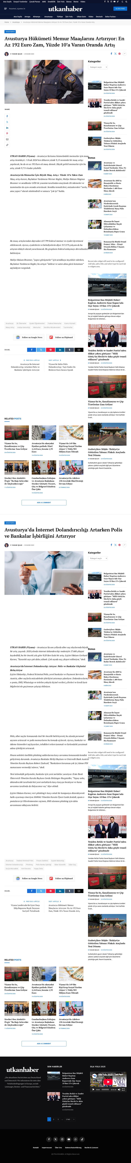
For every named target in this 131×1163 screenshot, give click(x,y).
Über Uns (58, 1148)
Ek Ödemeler (21, 323)
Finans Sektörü (42, 861)
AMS (44, 2)
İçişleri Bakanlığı (57, 861)
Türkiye (60, 17)
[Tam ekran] (123, 1089)
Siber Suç (72, 865)
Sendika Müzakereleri (52, 327)
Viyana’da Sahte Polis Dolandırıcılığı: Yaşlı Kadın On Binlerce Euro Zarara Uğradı (62, 367)
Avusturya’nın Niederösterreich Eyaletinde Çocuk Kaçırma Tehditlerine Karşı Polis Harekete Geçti (115, 206)
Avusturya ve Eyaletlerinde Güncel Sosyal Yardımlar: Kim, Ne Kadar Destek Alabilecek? (115, 166)
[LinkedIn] (7, 127)
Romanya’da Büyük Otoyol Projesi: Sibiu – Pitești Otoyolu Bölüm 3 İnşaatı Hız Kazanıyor (115, 245)
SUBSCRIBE (120, 9)
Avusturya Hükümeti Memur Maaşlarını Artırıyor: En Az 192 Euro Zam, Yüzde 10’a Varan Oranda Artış (64, 908)
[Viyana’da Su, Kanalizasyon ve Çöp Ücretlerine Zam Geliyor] (16, 432)
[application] (108, 1082)
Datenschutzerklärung (73, 1148)
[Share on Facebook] (111, 54)
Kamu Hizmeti (69, 323)
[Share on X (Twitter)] (115, 54)
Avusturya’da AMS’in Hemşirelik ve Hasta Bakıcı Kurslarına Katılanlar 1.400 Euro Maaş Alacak (113, 185)
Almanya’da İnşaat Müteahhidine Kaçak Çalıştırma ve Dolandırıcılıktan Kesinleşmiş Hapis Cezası (114, 226)
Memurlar (37, 327)
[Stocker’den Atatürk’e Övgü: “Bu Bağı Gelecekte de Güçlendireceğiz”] (16, 467)
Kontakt (36, 1148)
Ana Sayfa (7, 2)
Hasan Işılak (17, 54)
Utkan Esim (81, 17)
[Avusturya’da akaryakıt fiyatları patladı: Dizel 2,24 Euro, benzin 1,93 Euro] (44, 432)
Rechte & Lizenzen (91, 1148)
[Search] (126, 1)
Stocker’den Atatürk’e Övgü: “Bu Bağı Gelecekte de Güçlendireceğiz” (16, 481)
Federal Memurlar (54, 323)
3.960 (68, 1119)
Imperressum (47, 1148)
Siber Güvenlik (60, 865)
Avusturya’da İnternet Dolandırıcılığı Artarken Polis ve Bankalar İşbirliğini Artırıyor (25, 367)
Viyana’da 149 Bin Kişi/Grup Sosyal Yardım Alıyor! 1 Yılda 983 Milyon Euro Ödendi (70, 447)
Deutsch (99, 17)
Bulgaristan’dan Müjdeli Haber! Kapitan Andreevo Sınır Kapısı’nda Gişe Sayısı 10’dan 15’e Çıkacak (115, 86)
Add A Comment (44, 503)
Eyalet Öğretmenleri (37, 323)
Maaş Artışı (10, 327)
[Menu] (5, 9)
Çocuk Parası (34, 2)
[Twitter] (7, 121)
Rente (76, 2)
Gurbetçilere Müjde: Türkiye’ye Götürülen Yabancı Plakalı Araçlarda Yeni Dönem (115, 142)
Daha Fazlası (110, 17)
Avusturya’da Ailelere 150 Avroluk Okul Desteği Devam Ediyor (71, 481)
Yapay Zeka (38, 869)
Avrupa (27, 17)
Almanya (36, 17)
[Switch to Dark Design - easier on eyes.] (122, 2)
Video (82, 2)
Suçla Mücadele (12, 869)
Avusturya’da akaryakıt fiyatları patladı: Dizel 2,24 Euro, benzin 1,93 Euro (43, 447)
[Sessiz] (119, 1089)
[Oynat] (93, 1089)
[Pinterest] (7, 133)
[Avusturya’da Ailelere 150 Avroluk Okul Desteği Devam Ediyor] (71, 467)
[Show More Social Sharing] (124, 54)
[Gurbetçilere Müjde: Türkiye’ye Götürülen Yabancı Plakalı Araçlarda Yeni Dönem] (94, 141)
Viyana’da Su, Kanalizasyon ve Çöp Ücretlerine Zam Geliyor (15, 446)
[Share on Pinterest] (119, 54)
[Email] (7, 139)
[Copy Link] (7, 144)
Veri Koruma (26, 869)
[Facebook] (7, 116)
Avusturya (48, 17)
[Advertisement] (49, 129)
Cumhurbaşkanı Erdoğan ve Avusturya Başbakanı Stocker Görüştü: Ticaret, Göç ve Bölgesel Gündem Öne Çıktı (44, 484)
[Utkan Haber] (65, 8)
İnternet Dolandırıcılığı (14, 865)
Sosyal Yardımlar (20, 2)
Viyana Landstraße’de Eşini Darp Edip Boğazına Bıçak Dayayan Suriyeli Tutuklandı (25, 908)
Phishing (29, 865)
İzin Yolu (60, 2)
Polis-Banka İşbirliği (43, 865)
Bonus (69, 2)
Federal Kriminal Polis (25, 861)
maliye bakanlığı (23, 327)
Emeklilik (51, 2)
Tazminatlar (67, 327)
